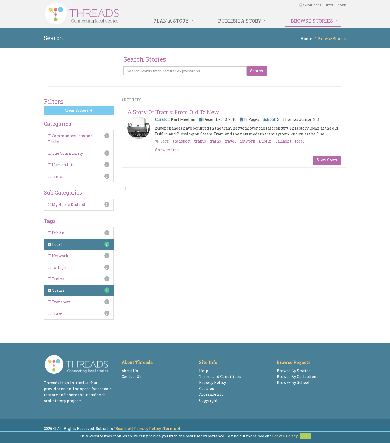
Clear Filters (77, 110)
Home (306, 38)
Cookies (206, 388)
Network (59, 255)
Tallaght (59, 267)
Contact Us (132, 376)
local (299, 141)
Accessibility (211, 394)
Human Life (63, 164)
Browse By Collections (297, 376)
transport (182, 141)
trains (215, 141)
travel (230, 141)
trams (200, 141)
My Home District (68, 204)
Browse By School (293, 382)
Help (329, 5)
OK (305, 436)
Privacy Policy (212, 382)
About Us (130, 370)
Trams (57, 290)
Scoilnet (124, 428)
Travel (57, 313)
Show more (166, 149)
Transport (61, 301)
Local (56, 244)
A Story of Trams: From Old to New (173, 112)
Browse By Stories (293, 370)
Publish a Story (240, 21)
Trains (57, 278)
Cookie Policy (285, 435)
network (247, 141)
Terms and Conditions (220, 376)
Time (56, 176)
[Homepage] (137, 13)
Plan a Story (171, 21)
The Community (67, 153)
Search (256, 70)
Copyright (208, 400)
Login (342, 5)
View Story (327, 159)
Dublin (57, 232)
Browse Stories (312, 21)
